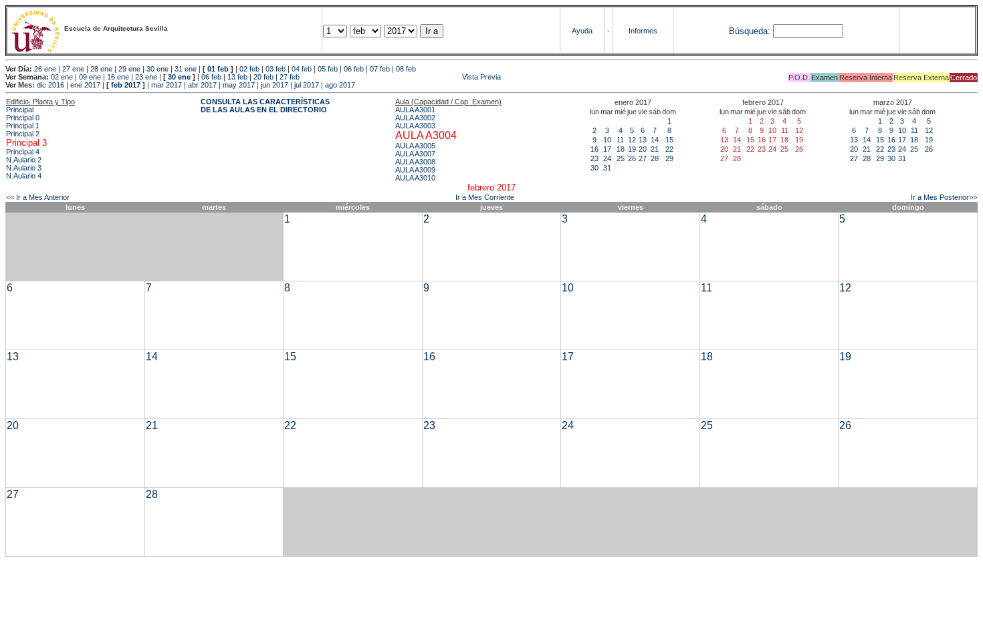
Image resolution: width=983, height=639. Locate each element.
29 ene (129, 69)
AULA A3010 (415, 178)
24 (607, 158)
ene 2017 (85, 85)
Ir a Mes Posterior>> (944, 197)
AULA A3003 (415, 126)
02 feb (249, 69)
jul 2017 (306, 85)
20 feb (263, 77)
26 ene (45, 69)
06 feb (354, 69)
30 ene (157, 69)
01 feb (218, 69)
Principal (19, 110)
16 (594, 149)
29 (669, 158)
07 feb (380, 69)
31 (607, 168)
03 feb (275, 69)
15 (669, 140)
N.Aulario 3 (23, 168)
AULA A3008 (415, 162)
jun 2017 (274, 85)
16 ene (118, 77)
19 (632, 149)
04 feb (302, 69)
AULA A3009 (415, 170)
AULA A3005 (415, 146)
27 (643, 158)
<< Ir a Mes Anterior (38, 197)
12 (632, 140)
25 (621, 158)
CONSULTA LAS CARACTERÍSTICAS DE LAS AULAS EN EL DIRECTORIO (265, 106)
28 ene (101, 69)
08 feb (406, 69)
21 (655, 149)
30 (594, 168)
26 (632, 158)
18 (621, 149)
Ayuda (582, 31)
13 (643, 140)
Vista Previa (401, 77)
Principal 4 (22, 152)
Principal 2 (22, 134)
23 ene (146, 77)
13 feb (237, 77)
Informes (643, 31)
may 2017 (239, 85)
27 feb (290, 77)
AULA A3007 (415, 154)
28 (655, 158)
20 (643, 149)
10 (607, 140)
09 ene (90, 77)
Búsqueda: (749, 31)
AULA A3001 (415, 110)
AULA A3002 (415, 118)
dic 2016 (50, 85)
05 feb (328, 69)
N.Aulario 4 (23, 176)
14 (655, 140)
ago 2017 (340, 85)
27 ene (73, 69)
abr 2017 (202, 85)
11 (620, 140)
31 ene (186, 69)
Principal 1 (22, 126)
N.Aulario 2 (23, 160)
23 (594, 158)
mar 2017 (166, 85)
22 (669, 149)
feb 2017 (125, 85)
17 (607, 149)
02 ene (62, 77)
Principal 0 (22, 118)
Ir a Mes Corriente (484, 197)
